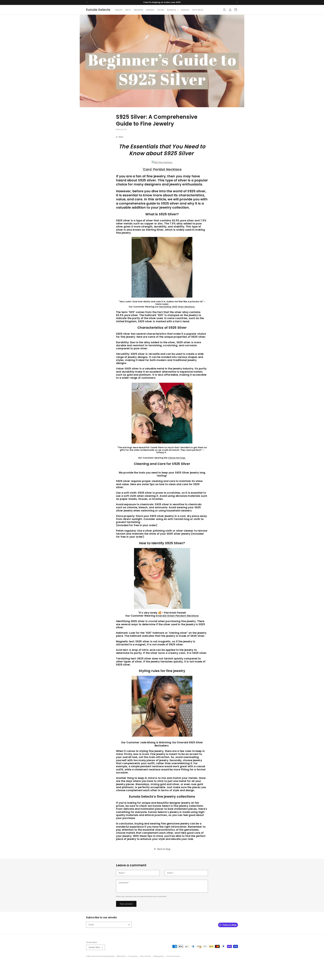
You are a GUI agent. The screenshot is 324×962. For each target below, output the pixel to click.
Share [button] (121, 137)
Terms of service (145, 956)
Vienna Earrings (177, 457)
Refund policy (121, 956)
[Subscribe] (128, 925)
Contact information (173, 956)
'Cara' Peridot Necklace (162, 169)
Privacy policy (133, 956)
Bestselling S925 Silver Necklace (177, 306)
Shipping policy (158, 956)
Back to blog (163, 848)
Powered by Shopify (107, 956)
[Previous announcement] (87, 2)
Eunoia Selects (96, 956)
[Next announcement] (237, 2)
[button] (173, 9)
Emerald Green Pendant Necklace (177, 615)
